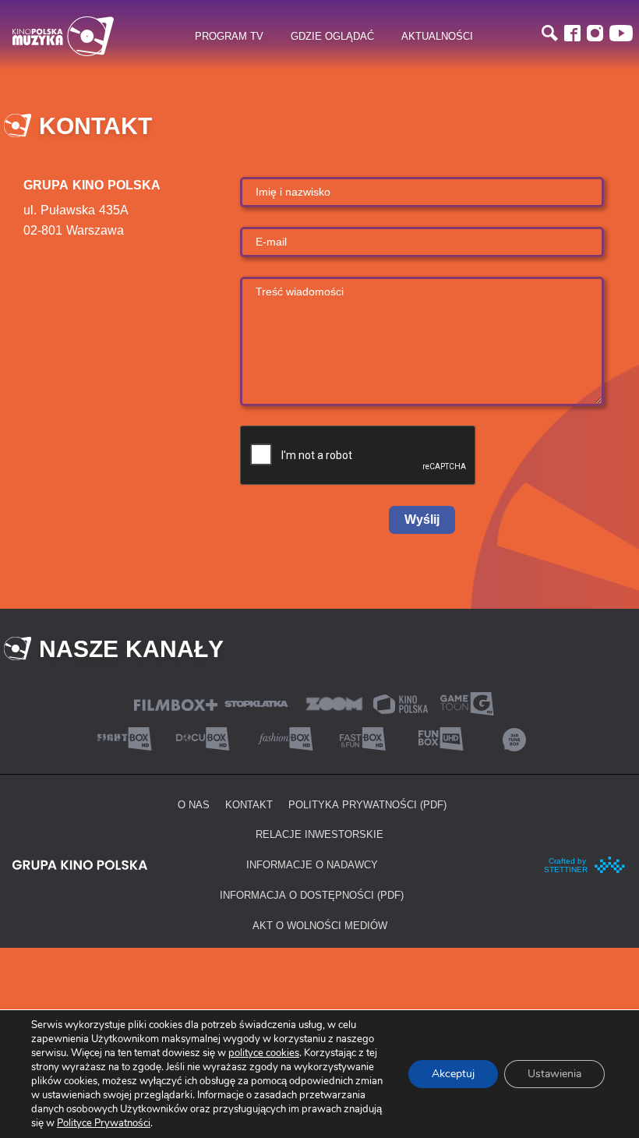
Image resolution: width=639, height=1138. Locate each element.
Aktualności (437, 36)
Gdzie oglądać (332, 36)
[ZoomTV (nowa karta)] (334, 701)
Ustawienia (554, 1073)
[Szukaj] (550, 33)
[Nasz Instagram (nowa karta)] (595, 33)
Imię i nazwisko (293, 191)
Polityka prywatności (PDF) (367, 804)
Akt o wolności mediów (319, 925)
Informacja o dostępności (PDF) (312, 895)
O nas (194, 804)
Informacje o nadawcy (312, 864)
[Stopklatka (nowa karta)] (256, 701)
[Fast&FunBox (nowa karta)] (358, 737)
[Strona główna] (63, 36)
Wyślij (422, 519)
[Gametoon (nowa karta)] (467, 701)
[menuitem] (229, 37)
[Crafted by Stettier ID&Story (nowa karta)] (585, 863)
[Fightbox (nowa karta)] (125, 737)
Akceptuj (453, 1073)
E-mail (271, 241)
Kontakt (249, 804)
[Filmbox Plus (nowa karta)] (175, 703)
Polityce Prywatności (103, 1123)
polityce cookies (263, 1053)
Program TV (229, 36)
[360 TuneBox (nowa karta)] (514, 737)
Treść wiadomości (300, 291)
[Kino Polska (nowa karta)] (400, 702)
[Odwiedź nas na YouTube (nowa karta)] (621, 33)
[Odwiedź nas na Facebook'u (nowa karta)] (572, 33)
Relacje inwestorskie (319, 834)
